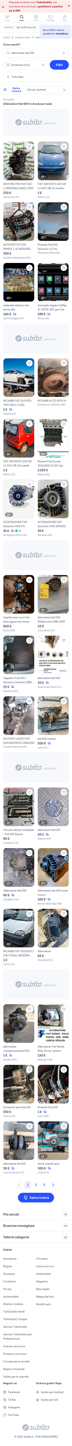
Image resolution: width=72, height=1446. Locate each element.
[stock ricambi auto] (53, 1147)
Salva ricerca (16, 89)
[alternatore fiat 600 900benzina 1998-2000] (53, 603)
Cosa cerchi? (11, 44)
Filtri (59, 65)
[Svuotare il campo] (63, 52)
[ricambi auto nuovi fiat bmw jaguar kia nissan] (18, 603)
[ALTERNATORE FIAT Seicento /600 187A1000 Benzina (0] (53, 508)
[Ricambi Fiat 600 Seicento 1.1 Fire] (53, 231)
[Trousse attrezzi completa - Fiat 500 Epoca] (18, 816)
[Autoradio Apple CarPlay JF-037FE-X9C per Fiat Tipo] (53, 291)
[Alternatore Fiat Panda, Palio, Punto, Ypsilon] (53, 1033)
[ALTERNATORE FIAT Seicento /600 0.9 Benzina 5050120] (18, 508)
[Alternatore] (53, 937)
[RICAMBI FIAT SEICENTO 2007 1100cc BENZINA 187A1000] (18, 937)
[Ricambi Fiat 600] (53, 1091)
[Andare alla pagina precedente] (19, 1185)
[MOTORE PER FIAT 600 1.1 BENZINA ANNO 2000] (18, 170)
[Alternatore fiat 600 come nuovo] (53, 876)
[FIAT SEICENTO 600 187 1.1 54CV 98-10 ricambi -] (53, 170)
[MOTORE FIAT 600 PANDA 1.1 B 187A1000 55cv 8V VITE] (18, 231)
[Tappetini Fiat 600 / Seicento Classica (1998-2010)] (18, 664)
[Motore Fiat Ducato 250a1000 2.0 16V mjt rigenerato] (53, 447)
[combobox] (36, 52)
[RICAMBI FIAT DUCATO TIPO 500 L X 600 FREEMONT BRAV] (18, 387)
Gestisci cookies (13, 1304)
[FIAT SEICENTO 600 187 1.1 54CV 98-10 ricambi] (18, 447)
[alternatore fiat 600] (53, 664)
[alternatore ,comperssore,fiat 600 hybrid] (18, 1033)
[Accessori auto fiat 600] (18, 1091)
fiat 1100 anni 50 (26, 27)
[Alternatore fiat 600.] (18, 876)
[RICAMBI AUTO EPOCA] (53, 387)
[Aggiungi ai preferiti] (29, 146)
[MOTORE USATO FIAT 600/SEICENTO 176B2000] (18, 722)
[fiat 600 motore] (53, 722)
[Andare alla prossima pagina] (53, 1185)
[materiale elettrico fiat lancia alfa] (18, 291)
